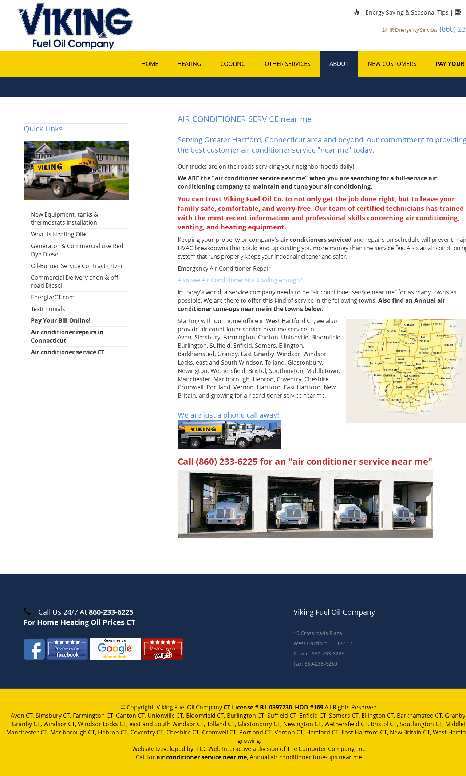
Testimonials (48, 309)
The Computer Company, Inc (326, 749)
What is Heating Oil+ (58, 234)
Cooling (233, 64)
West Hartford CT (290, 321)
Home (149, 64)
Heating (189, 64)
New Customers (392, 64)
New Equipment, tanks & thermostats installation (64, 218)
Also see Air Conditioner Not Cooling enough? (240, 280)
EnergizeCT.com (53, 297)
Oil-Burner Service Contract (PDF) (76, 266)
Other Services (288, 64)
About (339, 64)
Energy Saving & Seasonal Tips (407, 12)
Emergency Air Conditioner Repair (224, 268)
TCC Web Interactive (223, 749)
